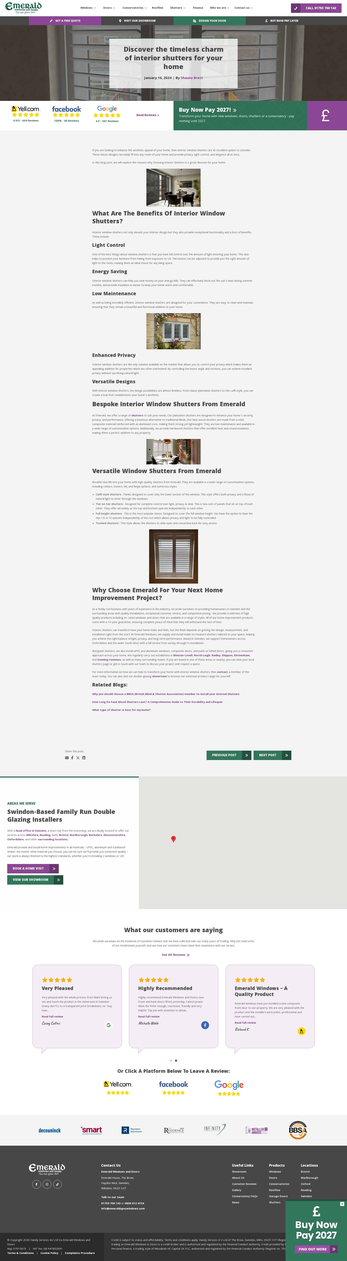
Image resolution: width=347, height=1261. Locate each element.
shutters (137, 415)
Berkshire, (96, 835)
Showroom (239, 1172)
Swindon (306, 1196)
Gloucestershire (114, 835)
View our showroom (30, 880)
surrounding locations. (53, 839)
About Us (238, 1178)
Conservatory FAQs (245, 1196)
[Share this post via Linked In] (83, 758)
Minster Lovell (182, 655)
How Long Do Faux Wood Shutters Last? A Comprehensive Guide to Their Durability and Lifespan (157, 702)
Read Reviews (146, 115)
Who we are (218, 8)
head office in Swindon (31, 831)
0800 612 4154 (134, 1203)
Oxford (305, 1184)
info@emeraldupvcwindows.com (123, 1209)
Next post (267, 755)
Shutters (176, 8)
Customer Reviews (244, 1184)
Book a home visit (28, 869)
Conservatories (133, 8)
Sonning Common (109, 660)
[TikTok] (57, 1184)
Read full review (52, 1017)
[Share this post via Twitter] (78, 758)
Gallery (236, 1190)
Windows (86, 8)
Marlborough (78, 835)
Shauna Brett (192, 78)
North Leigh (202, 655)
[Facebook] (36, 1184)
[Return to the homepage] (23, 8)
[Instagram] (47, 1184)
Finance (198, 8)
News (235, 1203)
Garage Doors (278, 1196)
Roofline (157, 8)
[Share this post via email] (67, 758)
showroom (159, 676)
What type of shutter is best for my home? (121, 710)
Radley (216, 655)
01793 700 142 (111, 1203)
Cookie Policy (49, 1253)
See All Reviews (173, 955)
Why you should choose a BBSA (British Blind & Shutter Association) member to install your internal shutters (165, 694)
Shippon (227, 655)
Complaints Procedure (80, 1253)
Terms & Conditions (20, 1253)
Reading (45, 835)
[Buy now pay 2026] (316, 1230)
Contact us (242, 8)
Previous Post (224, 755)
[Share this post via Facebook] (72, 758)
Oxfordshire (15, 839)
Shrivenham (242, 655)
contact (222, 672)
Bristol (63, 835)
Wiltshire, (32, 835)
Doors (107, 8)
